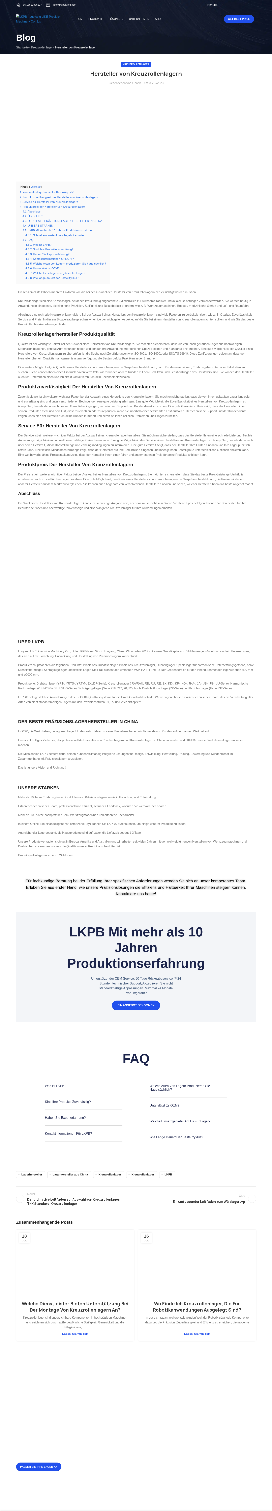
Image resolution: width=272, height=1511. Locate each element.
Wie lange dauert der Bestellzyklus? (176, 1137)
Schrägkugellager (154, 1426)
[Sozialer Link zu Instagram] (238, 5)
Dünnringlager (192, 1420)
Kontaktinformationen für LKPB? (68, 1133)
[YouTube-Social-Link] (243, 5)
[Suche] (212, 19)
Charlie (137, 83)
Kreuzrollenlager (42, 47)
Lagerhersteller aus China (70, 1174)
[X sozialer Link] (233, 5)
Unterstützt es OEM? (164, 1105)
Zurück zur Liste (136, 1199)
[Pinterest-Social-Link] (248, 5)
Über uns (149, 1406)
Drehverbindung (193, 1399)
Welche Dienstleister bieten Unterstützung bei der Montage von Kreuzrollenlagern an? (75, 1307)
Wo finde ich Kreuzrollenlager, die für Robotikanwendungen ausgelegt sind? (197, 1307)
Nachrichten (150, 1399)
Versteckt (35, 187)
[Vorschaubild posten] (88, 1410)
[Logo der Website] (41, 19)
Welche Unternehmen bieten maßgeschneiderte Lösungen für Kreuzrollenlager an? (115, 1469)
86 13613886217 (32, 4)
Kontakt (148, 1413)
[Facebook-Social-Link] (228, 5)
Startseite (22, 47)
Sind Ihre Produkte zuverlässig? (68, 1101)
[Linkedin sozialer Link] (253, 5)
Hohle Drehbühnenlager (158, 1433)
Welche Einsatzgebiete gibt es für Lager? (180, 1121)
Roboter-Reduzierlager (198, 1426)
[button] (83, 1089)
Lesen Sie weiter (75, 1333)
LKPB (168, 1174)
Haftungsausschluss (156, 1420)
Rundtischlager (193, 1413)
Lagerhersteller (31, 1174)
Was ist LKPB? (55, 1086)
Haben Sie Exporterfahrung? (65, 1117)
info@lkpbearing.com (64, 4)
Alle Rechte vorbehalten (142, 1500)
